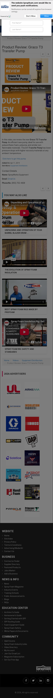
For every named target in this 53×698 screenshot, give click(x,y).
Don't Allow (30, 16)
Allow (46, 16)
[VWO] (11, 16)
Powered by (5, 16)
